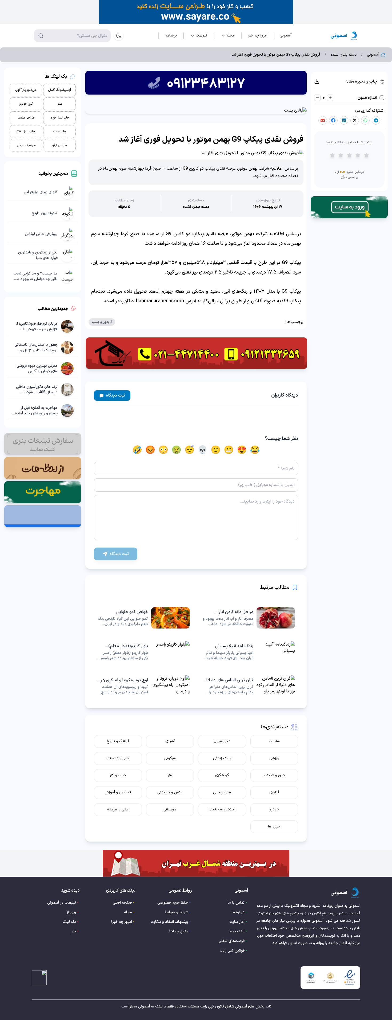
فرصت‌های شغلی (232, 941)
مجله (128, 912)
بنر (74, 931)
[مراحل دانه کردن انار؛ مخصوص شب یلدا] (248, 618)
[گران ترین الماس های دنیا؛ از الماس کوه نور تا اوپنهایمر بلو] (248, 686)
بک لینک (69, 922)
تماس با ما (236, 902)
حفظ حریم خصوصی (172, 902)
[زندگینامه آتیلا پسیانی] (248, 652)
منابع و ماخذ (178, 931)
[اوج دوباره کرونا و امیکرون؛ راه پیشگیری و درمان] (143, 686)
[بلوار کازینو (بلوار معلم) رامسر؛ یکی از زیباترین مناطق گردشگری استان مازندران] (143, 652)
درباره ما (238, 912)
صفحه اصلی (122, 902)
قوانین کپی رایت (232, 950)
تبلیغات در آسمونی (61, 902)
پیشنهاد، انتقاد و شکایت (169, 922)
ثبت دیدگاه (115, 395)
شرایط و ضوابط (176, 912)
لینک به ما (237, 931)
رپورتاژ (71, 912)
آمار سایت (237, 922)
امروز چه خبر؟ (121, 922)
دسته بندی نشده (343, 55)
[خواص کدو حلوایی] (143, 618)
